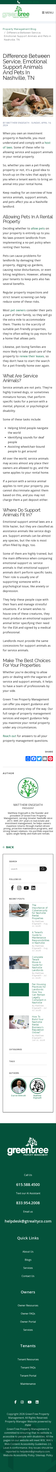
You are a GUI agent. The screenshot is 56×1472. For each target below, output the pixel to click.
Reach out (9, 736)
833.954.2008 (28, 1202)
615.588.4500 (30, 2)
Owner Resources (28, 1305)
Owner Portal (28, 1321)
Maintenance (28, 1384)
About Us (28, 1251)
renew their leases (31, 356)
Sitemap (40, 1455)
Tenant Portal (28, 1375)
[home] (16, 12)
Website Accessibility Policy (19, 1455)
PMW (28, 1425)
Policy (49, 1455)
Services (28, 1268)
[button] (12, 888)
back (9, 847)
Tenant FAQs (28, 1367)
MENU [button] (49, 12)
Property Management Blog (19, 29)
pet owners (18, 310)
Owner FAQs (28, 1313)
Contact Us (28, 1276)
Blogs (28, 1259)
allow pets (38, 228)
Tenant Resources (28, 1359)
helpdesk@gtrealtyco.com (28, 1221)
